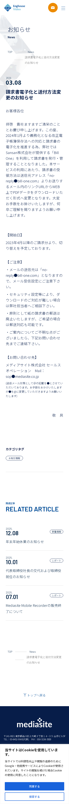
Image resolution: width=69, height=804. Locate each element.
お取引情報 (14, 458)
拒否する (34, 796)
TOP (10, 51)
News (31, 51)
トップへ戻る (36, 695)
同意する (34, 786)
